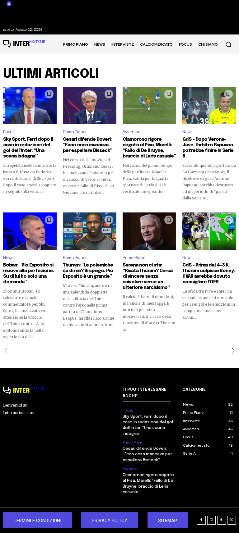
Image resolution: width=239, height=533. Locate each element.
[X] (231, 520)
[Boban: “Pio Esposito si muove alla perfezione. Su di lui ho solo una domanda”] (30, 231)
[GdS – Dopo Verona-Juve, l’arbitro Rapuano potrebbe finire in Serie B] (209, 105)
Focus (8, 131)
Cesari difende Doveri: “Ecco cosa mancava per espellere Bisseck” (87, 145)
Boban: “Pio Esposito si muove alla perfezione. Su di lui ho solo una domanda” (28, 274)
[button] (228, 44)
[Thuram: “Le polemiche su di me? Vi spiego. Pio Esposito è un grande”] (89, 231)
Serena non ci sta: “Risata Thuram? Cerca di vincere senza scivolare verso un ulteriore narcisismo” (147, 276)
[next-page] (231, 351)
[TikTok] (221, 520)
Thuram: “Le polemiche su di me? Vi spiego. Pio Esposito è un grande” (88, 271)
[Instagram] (211, 520)
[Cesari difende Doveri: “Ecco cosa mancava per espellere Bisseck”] (89, 105)
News (187, 131)
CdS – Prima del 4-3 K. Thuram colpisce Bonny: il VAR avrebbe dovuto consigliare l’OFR (208, 274)
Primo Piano (74, 131)
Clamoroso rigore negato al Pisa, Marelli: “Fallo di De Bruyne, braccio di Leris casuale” (149, 148)
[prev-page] (8, 351)
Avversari (131, 131)
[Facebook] (201, 520)
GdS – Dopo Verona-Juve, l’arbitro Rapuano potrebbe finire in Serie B (207, 148)
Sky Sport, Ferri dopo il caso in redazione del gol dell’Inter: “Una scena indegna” (28, 148)
